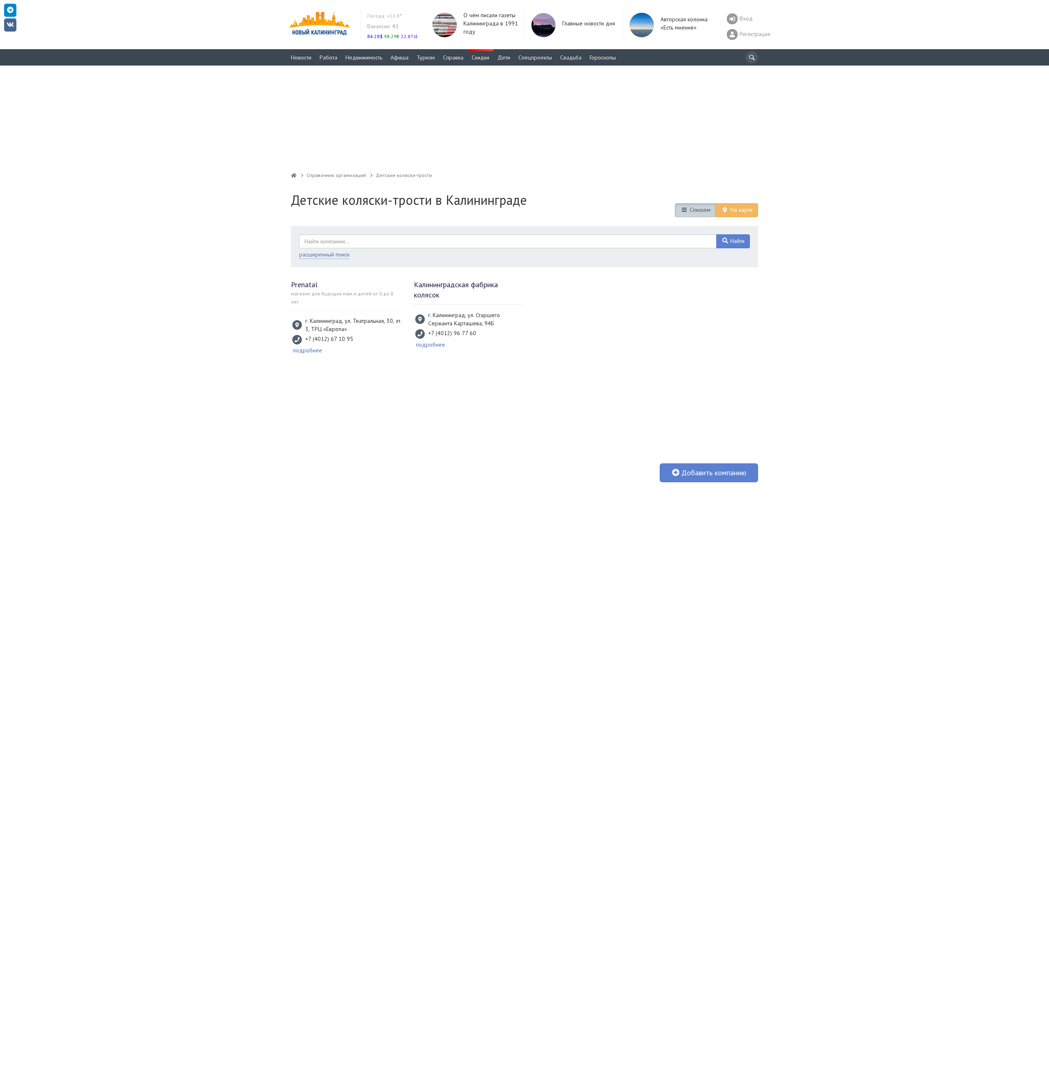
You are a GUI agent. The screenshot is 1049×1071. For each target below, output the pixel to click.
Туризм (426, 57)
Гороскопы (603, 57)
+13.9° (384, 16)
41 (383, 26)
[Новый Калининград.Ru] (294, 175)
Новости (301, 57)
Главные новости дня (588, 23)
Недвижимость (363, 57)
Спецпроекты (535, 57)
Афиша (400, 57)
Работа (328, 57)
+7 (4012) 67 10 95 (329, 339)
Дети (503, 57)
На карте (741, 209)
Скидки (480, 57)
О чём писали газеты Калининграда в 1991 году (490, 23)
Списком (699, 209)
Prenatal (304, 284)
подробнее (307, 350)
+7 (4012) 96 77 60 (452, 333)
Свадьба (570, 57)
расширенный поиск (324, 254)
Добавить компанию (712, 472)
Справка (453, 57)
